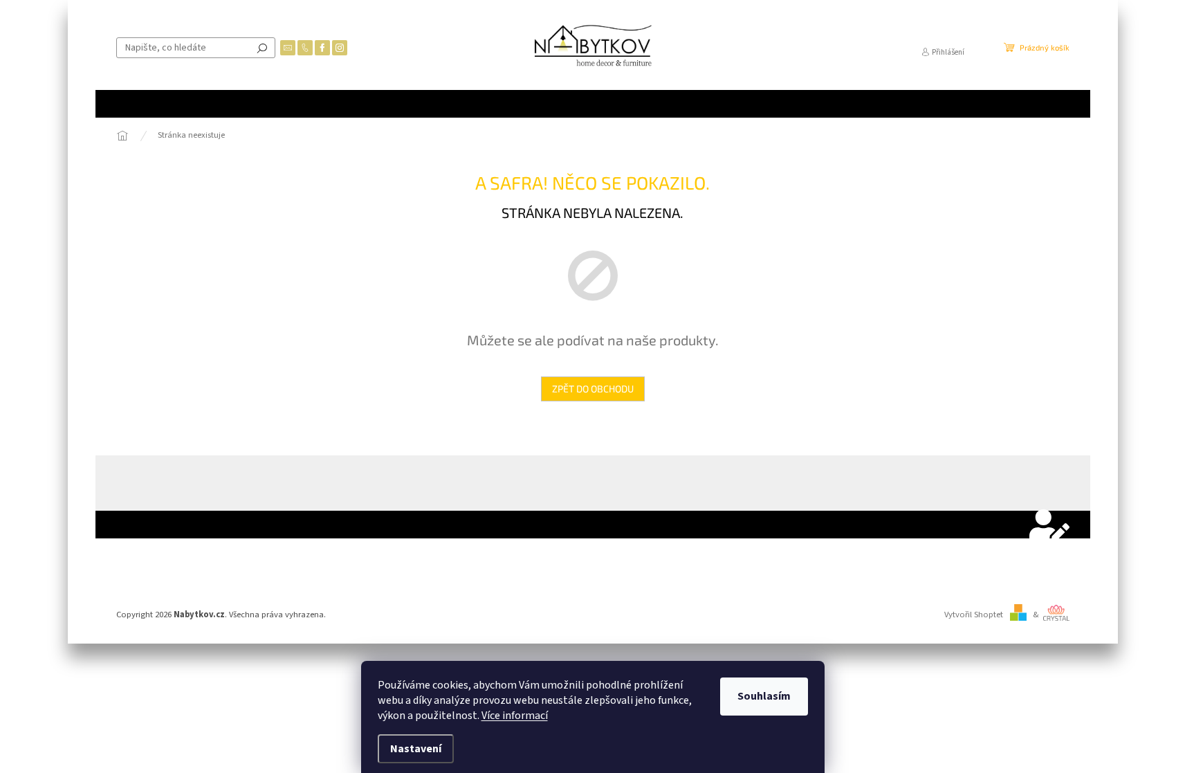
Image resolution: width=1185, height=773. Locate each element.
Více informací (514, 715)
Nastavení (415, 748)
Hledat (262, 48)
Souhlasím (764, 696)
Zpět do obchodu (593, 388)
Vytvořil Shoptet (973, 614)
